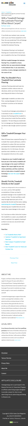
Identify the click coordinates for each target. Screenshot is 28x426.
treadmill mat (17, 113)
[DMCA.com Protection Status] (14, 422)
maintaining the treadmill (8, 204)
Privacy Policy (5, 363)
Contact (3, 373)
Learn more (23, 31)
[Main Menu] (24, 3)
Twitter (11, 418)
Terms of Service (6, 358)
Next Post (14, 263)
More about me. (20, 317)
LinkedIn (23, 418)
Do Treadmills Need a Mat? (13, 234)
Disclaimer (4, 353)
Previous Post (14, 258)
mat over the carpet (14, 173)
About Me (4, 368)
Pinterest (17, 418)
